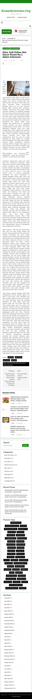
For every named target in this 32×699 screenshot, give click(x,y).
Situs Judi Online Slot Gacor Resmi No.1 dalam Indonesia (15, 364)
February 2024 (8, 649)
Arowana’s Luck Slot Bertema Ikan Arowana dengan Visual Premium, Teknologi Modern (19, 408)
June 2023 (7, 669)
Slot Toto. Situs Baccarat (16, 585)
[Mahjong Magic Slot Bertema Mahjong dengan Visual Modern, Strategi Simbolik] (16, 31)
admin (5, 60)
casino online (20, 535)
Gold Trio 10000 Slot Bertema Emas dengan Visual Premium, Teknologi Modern (19, 418)
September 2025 (8, 630)
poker (6, 560)
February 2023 (8, 681)
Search (25, 445)
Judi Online (6, 48)
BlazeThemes (16, 696)
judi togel (11, 550)
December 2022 (8, 688)
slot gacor (22, 575)
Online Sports (20, 557)
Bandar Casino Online (10, 529)
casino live (11, 535)
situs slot (10, 566)
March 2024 (7, 646)
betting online (23, 529)
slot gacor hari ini (11, 578)
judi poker (11, 547)
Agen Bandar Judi (15, 522)
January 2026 (7, 617)
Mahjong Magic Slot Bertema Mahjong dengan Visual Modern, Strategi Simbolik (23, 31)
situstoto (24, 569)
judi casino (19, 357)
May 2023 (6, 672)
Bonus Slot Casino (9, 455)
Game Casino (22, 538)
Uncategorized (15, 48)
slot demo (19, 572)
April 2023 (6, 675)
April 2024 (6, 643)
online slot (11, 557)
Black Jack (11, 532)
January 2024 (7, 652)
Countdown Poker (10, 538)
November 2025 (8, 623)
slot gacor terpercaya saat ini (12, 171)
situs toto (16, 569)
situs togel (7, 569)
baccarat (23, 525)
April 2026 (6, 607)
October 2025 (7, 627)
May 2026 (6, 604)
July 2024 (6, 636)
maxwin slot (20, 553)
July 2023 (6, 665)
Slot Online (7, 474)
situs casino (8, 563)
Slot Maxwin (21, 578)
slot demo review (11, 575)
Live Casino (7, 461)
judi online (6, 360)
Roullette (14, 560)
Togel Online (7, 477)
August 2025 (7, 633)
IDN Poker (11, 541)
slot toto (24, 581)
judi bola (10, 357)
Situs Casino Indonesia (20, 563)
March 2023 (7, 678)
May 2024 (6, 640)
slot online (8, 581)
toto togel (22, 588)
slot (12, 572)
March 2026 (7, 611)
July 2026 (6, 598)
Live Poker (11, 553)
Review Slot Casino (9, 464)
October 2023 (7, 662)
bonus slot (20, 532)
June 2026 (7, 601)
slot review (17, 581)
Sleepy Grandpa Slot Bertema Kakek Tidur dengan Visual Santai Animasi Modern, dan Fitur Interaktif (15, 511)
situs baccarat (23, 560)
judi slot (14, 360)
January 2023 (7, 685)
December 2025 (8, 620)
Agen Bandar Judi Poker (12, 525)
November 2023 (8, 659)
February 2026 (8, 614)
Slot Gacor (7, 471)
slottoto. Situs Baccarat (11, 588)
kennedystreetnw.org (16, 11)
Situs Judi (6, 468)
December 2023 (8, 656)
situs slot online (20, 566)
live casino (20, 550)
